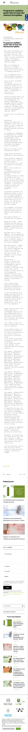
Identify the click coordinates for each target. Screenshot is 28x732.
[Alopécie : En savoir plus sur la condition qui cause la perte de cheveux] (14, 529)
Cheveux (17, 38)
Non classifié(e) (17, 620)
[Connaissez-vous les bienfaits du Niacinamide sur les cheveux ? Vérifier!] (14, 510)
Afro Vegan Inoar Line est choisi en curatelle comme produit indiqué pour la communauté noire (19, 672)
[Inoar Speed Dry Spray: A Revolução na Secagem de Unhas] (14, 492)
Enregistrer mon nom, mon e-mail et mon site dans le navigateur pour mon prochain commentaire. (13, 583)
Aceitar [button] (18, 728)
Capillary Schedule (9, 38)
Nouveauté (15, 666)
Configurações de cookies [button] (8, 728)
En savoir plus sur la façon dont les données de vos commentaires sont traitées (13, 594)
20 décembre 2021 (7, 37)
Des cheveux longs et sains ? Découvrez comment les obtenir (19, 660)
